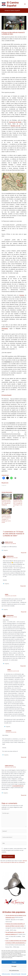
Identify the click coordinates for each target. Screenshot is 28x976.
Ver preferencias (14, 970)
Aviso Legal (23, 973)
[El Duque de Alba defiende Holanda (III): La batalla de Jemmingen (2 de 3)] (18, 497)
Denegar (14, 966)
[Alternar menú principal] (25, 4)
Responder (23, 552)
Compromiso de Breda (15, 122)
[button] (12, 10)
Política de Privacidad (15, 973)
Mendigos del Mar (15, 125)
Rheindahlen (5, 328)
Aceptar (14, 962)
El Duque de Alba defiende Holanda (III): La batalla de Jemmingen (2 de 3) (17, 503)
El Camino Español (13, 4)
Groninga (21, 295)
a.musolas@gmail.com (17, 785)
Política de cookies (6, 973)
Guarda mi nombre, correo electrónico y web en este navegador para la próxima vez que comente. (14, 850)
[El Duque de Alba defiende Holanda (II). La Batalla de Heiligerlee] (7, 497)
